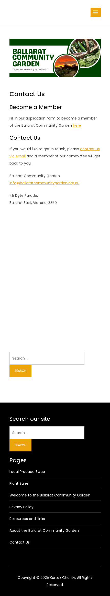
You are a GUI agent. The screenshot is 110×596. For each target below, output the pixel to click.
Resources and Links (27, 518)
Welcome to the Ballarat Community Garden (49, 495)
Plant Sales (19, 483)
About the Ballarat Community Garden (44, 530)
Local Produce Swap (27, 471)
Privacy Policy (21, 507)
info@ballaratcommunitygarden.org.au (44, 183)
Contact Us (19, 542)
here (77, 125)
